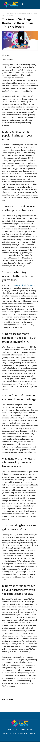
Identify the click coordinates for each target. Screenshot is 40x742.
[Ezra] (3, 55)
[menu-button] (28, 4)
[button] (22, 4)
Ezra (8, 55)
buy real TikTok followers (24, 285)
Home (3, 13)
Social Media (10, 13)
